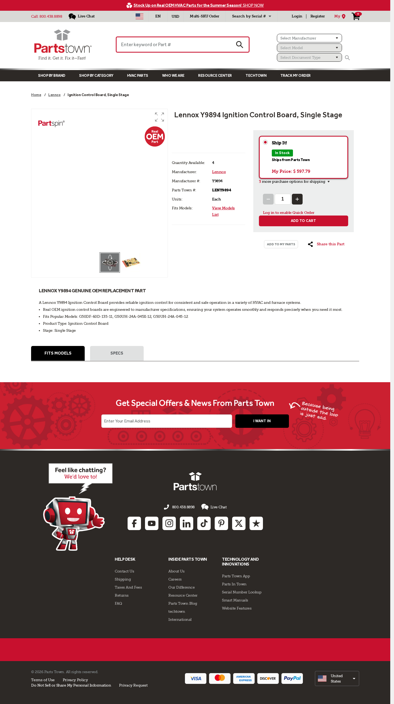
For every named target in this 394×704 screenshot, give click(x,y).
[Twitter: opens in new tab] (239, 523)
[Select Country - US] (139, 16)
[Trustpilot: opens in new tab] (256, 523)
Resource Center (215, 75)
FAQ (118, 603)
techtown (176, 611)
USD (175, 16)
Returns (122, 595)
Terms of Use (42, 680)
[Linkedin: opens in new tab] (186, 523)
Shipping (123, 579)
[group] (99, 180)
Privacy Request (133, 685)
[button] (159, 117)
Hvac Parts (137, 75)
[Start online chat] (78, 507)
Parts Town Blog (182, 603)
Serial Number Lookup (241, 592)
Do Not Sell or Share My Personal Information (71, 685)
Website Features (236, 608)
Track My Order (295, 75)
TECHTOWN (256, 75)
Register (317, 16)
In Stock (282, 153)
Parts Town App (236, 576)
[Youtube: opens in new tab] (151, 523)
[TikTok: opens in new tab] (204, 523)
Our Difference (181, 587)
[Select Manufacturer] (309, 38)
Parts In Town (234, 584)
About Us (176, 571)
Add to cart (303, 220)
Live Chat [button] (218, 507)
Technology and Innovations (240, 562)
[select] (337, 678)
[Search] (347, 58)
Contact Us (124, 571)
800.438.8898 (50, 16)
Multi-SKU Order (204, 16)
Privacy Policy (75, 680)
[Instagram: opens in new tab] (169, 523)
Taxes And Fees (128, 587)
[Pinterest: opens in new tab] (221, 523)
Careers (175, 579)
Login (297, 16)
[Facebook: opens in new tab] (134, 523)
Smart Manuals (235, 600)
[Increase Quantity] (297, 199)
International (180, 619)
